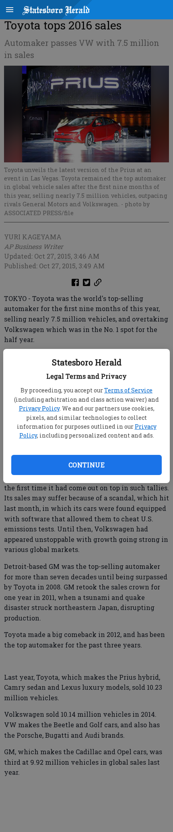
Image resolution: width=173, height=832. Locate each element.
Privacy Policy (39, 408)
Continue (86, 465)
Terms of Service (128, 390)
